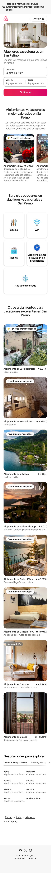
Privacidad (20, 858)
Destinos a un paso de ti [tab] (15, 762)
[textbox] (14, 83)
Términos (31, 858)
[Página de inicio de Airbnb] (6, 18)
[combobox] (25, 73)
